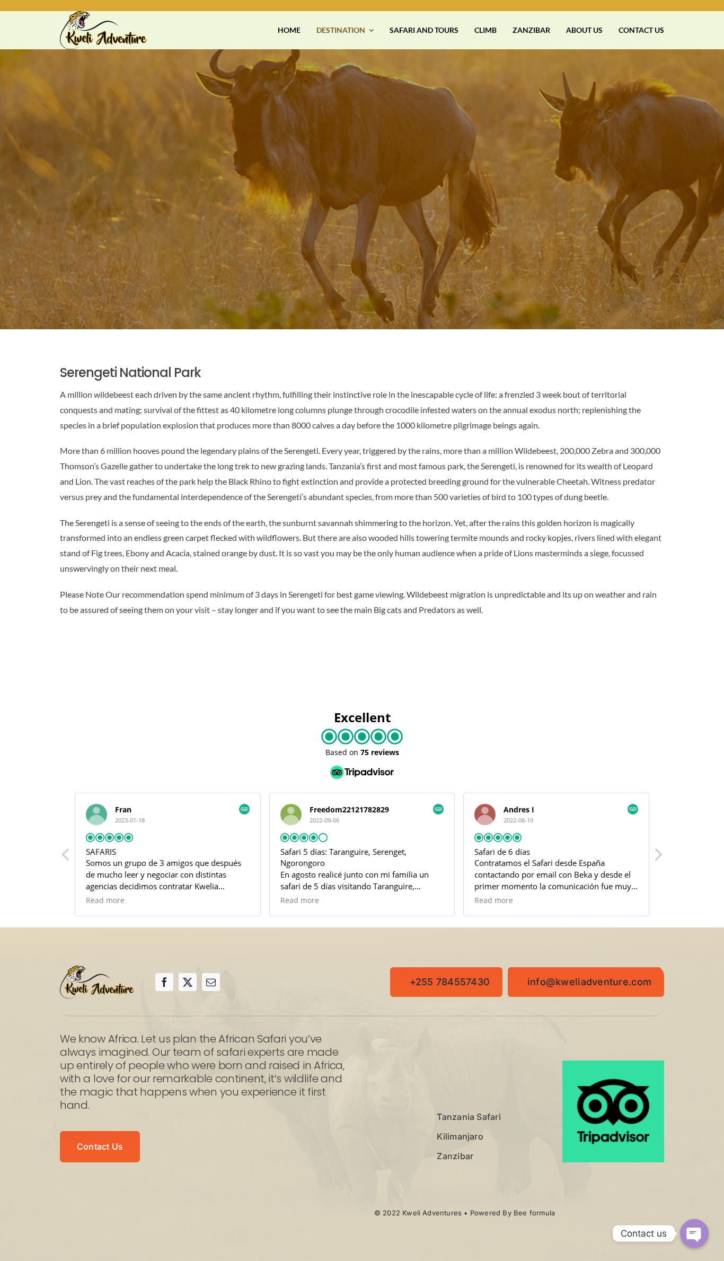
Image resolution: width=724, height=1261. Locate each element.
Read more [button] (105, 900)
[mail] (211, 982)
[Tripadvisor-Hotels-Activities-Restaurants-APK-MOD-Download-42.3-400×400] (613, 1064)
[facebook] (164, 982)
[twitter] (188, 982)
